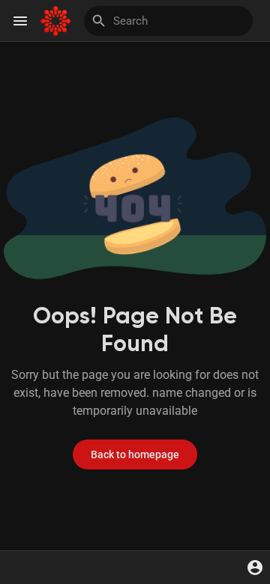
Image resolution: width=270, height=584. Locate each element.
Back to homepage (135, 454)
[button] (255, 568)
